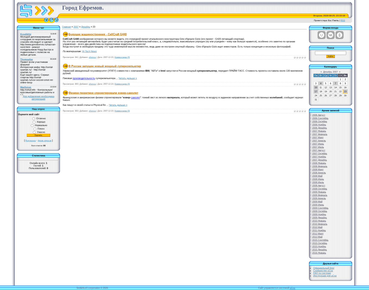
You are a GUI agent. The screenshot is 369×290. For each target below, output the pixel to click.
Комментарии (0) (122, 57)
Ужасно (41, 132)
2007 (76, 26)
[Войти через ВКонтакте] (331, 35)
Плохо (41, 128)
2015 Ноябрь (319, 246)
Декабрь (85, 26)
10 (316, 87)
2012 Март (318, 233)
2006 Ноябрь (319, 124)
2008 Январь (319, 163)
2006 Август (318, 115)
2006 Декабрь (319, 128)
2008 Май (317, 176)
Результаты (30, 141)
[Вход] (56, 22)
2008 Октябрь (319, 188)
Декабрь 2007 (330, 72)
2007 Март (318, 137)
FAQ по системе (322, 273)
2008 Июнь (318, 179)
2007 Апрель (319, 140)
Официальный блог (323, 268)
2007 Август (318, 150)
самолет (135, 97)
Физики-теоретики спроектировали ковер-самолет (103, 92)
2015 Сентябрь (320, 240)
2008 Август (318, 185)
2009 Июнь (318, 204)
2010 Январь (319, 220)
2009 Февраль (319, 195)
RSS (343, 20)
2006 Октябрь (319, 121)
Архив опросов (44, 141)
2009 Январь (319, 192)
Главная (66, 26)
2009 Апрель (319, 198)
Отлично (41, 118)
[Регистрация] (51, 22)
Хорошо (41, 122)
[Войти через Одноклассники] (339, 35)
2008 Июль (318, 182)
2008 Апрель (319, 172)
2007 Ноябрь (319, 156)
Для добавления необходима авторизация (38, 97)
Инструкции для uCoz (325, 275)
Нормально (41, 125)
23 (345, 91)
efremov (92, 57)
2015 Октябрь (319, 243)
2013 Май (317, 237)
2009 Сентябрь (320, 208)
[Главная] (46, 22)
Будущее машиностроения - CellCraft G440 (98, 34)
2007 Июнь (318, 144)
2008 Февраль (319, 166)
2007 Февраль (319, 134)
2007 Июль (318, 147)
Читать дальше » (128, 78)
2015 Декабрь (319, 249)
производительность (84, 78)
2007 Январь (319, 131)
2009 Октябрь (319, 211)
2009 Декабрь (319, 217)
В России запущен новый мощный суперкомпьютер (105, 66)
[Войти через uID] (322, 35)
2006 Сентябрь (320, 118)
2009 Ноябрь (319, 214)
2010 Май (317, 227)
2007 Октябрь (319, 153)
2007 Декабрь (319, 160)
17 (316, 91)
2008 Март (318, 169)
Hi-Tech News (89, 51)
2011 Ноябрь (319, 230)
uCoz (292, 288)
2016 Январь (319, 253)
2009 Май (317, 201)
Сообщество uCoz (323, 270)
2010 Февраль (319, 224)
